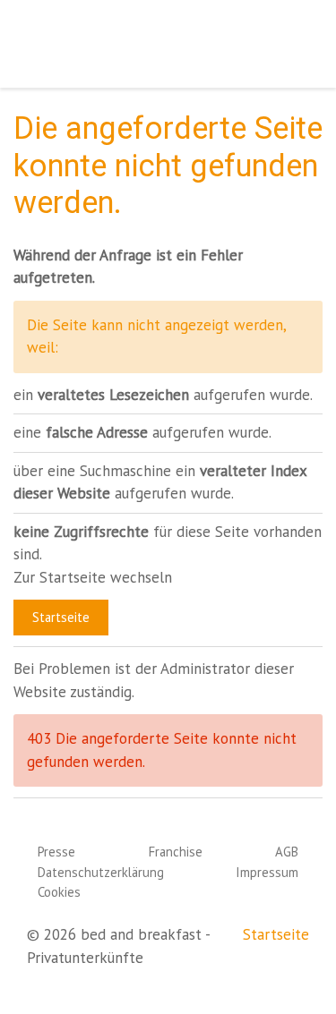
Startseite (61, 617)
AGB (286, 851)
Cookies (59, 891)
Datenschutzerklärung (101, 872)
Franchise (175, 851)
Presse (56, 851)
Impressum (267, 872)
